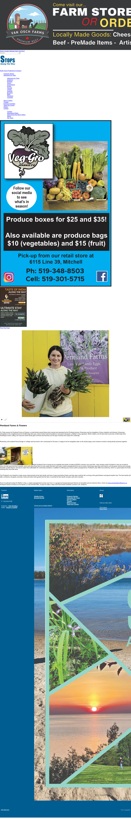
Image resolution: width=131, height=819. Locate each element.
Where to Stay (71, 503)
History (6, 107)
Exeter (9, 86)
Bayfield (9, 81)
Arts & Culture (8, 100)
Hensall (9, 88)
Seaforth (9, 91)
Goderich (10, 80)
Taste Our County (9, 105)
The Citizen (103, 507)
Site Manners (5, 810)
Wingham (10, 96)
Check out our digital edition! (43, 505)
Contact (6, 51)
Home (2, 51)
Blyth (8, 94)
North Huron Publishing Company (10, 71)
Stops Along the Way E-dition (16, 115)
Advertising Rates (12, 113)
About (9, 116)
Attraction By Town (73, 498)
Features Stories (72, 496)
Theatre (6, 102)
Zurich (9, 83)
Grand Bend (11, 85)
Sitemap (12, 51)
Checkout (22, 51)
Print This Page (5, 328)
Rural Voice (103, 509)
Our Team (10, 118)
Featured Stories (9, 74)
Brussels (10, 93)
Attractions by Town (10, 75)
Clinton (9, 89)
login (16, 51)
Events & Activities (9, 104)
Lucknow (10, 97)
